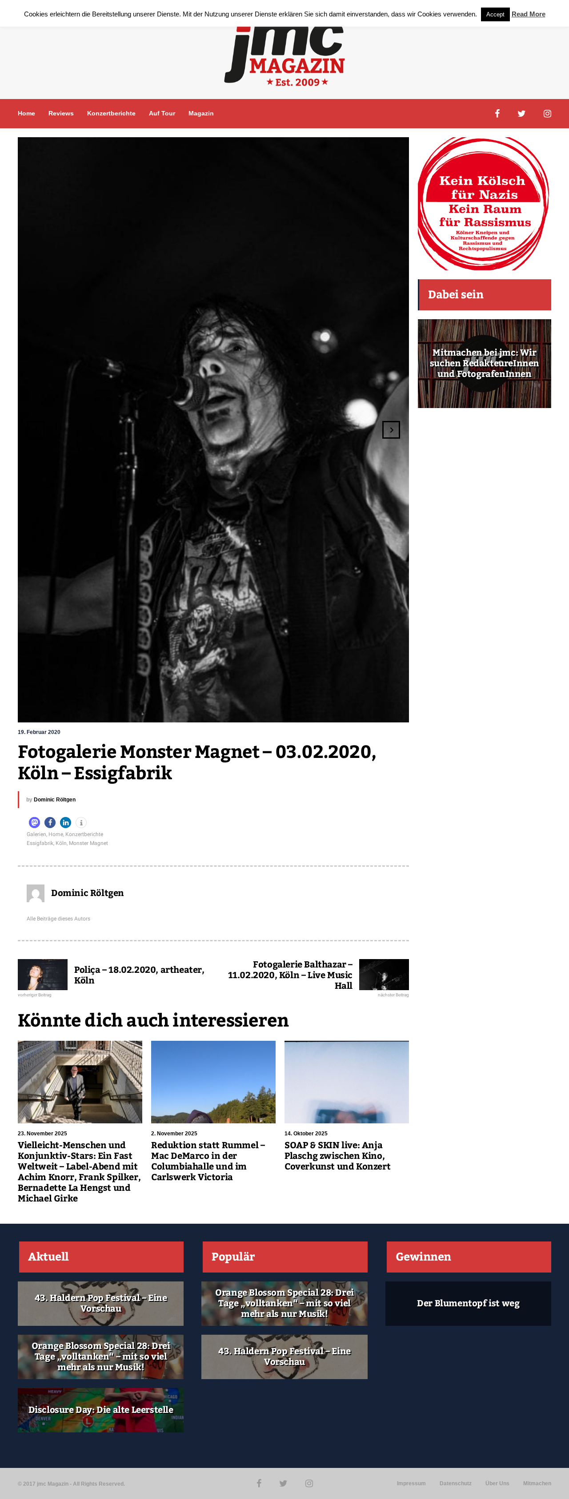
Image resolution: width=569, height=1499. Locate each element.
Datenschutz (456, 1483)
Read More (528, 14)
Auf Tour (162, 113)
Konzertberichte (111, 113)
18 (344, 711)
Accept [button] (495, 14)
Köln (61, 843)
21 (371, 711)
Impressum (411, 1483)
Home (26, 113)
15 (318, 711)
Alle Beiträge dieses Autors (58, 919)
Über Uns (497, 1483)
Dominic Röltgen (55, 800)
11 (282, 711)
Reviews (61, 113)
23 (389, 711)
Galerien (36, 834)
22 (380, 711)
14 (309, 711)
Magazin (201, 113)
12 (291, 711)
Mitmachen (537, 1483)
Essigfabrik (40, 843)
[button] (34, 822)
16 (327, 711)
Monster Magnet (88, 843)
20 (362, 711)
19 (353, 711)
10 (273, 711)
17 (335, 711)
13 (300, 711)
